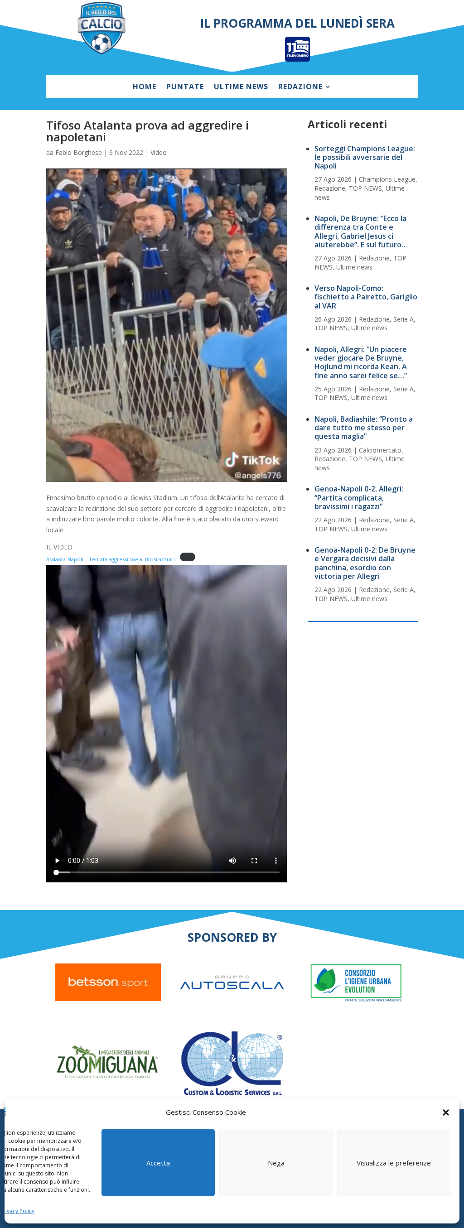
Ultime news (241, 87)
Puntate (185, 87)
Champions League (387, 179)
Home (144, 87)
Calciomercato (380, 450)
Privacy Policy (17, 1211)
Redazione (300, 87)
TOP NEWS (365, 188)
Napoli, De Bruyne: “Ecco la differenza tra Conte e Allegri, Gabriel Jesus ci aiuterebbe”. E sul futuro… (361, 231)
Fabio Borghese (78, 152)
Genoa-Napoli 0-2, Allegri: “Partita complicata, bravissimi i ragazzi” (358, 497)
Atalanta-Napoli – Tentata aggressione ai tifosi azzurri (111, 559)
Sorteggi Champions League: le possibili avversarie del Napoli (364, 157)
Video (158, 152)
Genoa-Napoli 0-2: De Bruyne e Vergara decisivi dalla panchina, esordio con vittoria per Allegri (365, 563)
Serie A (403, 319)
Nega (276, 1162)
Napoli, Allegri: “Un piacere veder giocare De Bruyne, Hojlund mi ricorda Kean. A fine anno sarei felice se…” (360, 362)
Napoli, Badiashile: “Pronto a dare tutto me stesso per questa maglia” (363, 427)
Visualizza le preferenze (394, 1162)
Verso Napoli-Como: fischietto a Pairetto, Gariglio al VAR (365, 296)
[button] (445, 1112)
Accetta (158, 1162)
